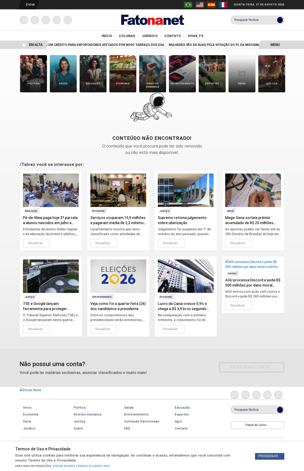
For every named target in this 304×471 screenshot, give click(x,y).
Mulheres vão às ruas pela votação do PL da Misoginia (209, 45)
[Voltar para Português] (188, 4)
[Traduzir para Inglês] (199, 4)
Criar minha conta (250, 367)
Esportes (181, 414)
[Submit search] (280, 20)
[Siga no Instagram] (35, 20)
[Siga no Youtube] (57, 20)
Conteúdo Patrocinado (141, 421)
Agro (178, 421)
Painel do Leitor (256, 425)
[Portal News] (152, 20)
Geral (26, 421)
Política (79, 407)
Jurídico (151, 36)
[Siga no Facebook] (24, 20)
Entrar (30, 4)
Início (109, 36)
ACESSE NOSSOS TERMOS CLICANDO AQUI (81, 465)
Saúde (128, 407)
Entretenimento (136, 414)
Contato (174, 36)
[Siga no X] (46, 20)
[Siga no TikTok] (67, 20)
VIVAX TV (195, 36)
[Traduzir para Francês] (222, 4)
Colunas (129, 36)
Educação (182, 407)
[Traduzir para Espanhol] (211, 4)
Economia (30, 414)
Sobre (78, 428)
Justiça (79, 421)
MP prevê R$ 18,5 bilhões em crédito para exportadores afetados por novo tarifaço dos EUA (80, 45)
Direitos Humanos (87, 414)
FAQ (126, 428)
